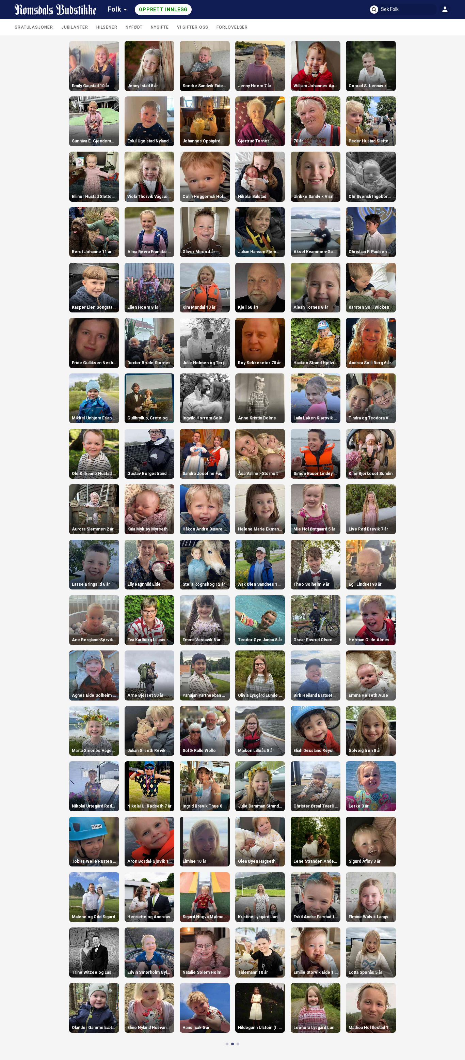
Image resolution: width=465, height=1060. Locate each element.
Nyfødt (134, 27)
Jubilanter (74, 27)
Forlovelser (232, 27)
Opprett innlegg (163, 9)
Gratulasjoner (34, 27)
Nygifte (160, 27)
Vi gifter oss (193, 27)
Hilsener (106, 27)
